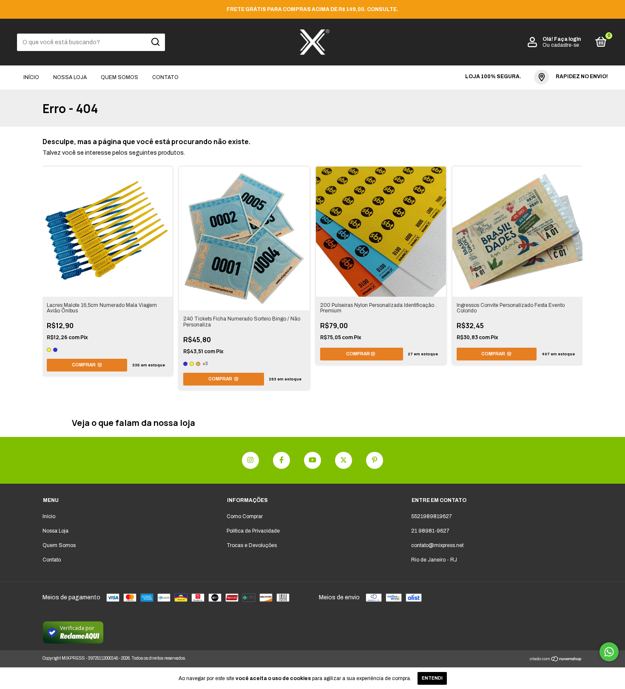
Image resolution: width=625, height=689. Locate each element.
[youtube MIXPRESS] (312, 460)
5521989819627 (431, 516)
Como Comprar (245, 516)
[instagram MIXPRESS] (250, 460)
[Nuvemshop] (555, 660)
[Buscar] (155, 42)
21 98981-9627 (430, 531)
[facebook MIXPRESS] (281, 460)
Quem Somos (119, 77)
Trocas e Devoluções (252, 545)
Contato (165, 77)
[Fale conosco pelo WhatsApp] (609, 651)
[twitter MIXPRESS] (343, 460)
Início (31, 77)
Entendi (432, 678)
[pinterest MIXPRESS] (374, 460)
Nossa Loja (70, 77)
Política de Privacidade (253, 531)
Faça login (567, 39)
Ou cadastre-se (561, 45)
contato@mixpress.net (437, 545)
